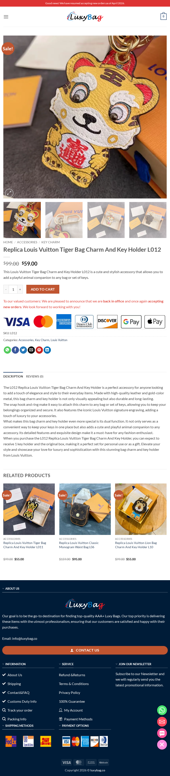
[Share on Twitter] (23, 350)
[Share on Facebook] (15, 350)
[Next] (158, 117)
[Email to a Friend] (31, 350)
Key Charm (50, 242)
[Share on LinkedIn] (47, 350)
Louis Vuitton (59, 340)
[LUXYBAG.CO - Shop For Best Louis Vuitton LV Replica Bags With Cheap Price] (85, 16)
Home (8, 242)
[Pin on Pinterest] (39, 350)
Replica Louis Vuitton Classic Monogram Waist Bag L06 (79, 545)
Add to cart (43, 289)
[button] (6, 16)
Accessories (27, 242)
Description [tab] (13, 376)
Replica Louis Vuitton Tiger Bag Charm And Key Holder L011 (24, 545)
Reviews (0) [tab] (35, 376)
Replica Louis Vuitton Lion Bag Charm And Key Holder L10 (136, 545)
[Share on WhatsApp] (7, 350)
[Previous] (12, 117)
